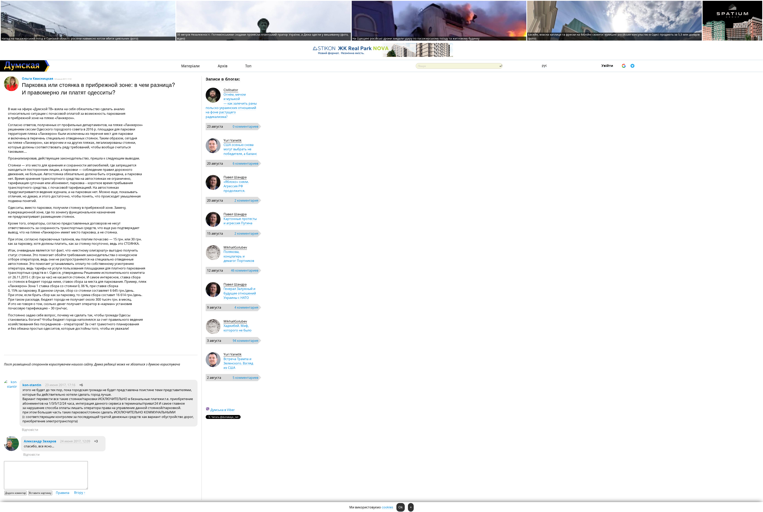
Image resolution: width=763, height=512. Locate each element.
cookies (387, 507)
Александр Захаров (40, 441)
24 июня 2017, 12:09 (75, 441)
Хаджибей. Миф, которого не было (238, 328)
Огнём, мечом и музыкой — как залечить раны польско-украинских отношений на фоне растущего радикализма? (231, 105)
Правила (62, 493)
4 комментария (246, 307)
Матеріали (190, 66)
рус (544, 65)
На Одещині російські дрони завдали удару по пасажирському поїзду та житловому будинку (415, 38)
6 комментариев (245, 163)
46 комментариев (244, 270)
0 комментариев (245, 126)
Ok (400, 507)
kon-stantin (31, 385)
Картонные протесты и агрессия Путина (240, 221)
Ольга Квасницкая (37, 78)
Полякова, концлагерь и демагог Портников (239, 256)
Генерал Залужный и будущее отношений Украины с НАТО (240, 293)
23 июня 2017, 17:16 (60, 385)
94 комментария (245, 340)
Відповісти (30, 429)
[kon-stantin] (10, 386)
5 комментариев (245, 377)
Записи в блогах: (223, 79)
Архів (222, 66)
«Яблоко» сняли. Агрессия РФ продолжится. (236, 186)
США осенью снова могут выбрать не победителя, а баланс (240, 149)
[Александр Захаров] (11, 450)
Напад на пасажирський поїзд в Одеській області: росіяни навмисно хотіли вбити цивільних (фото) (70, 38)
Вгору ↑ (79, 492)
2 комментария (246, 200)
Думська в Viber (222, 410)
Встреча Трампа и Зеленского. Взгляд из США (238, 363)
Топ (248, 66)
